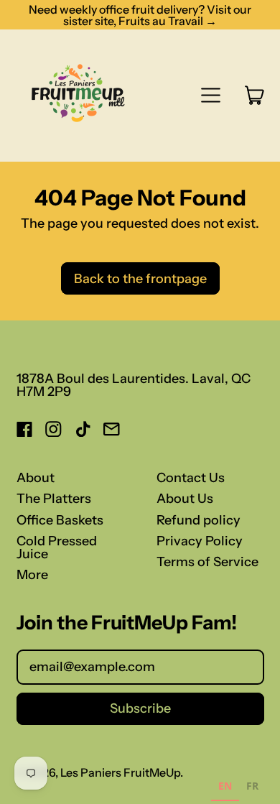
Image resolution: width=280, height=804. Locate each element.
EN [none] (225, 786)
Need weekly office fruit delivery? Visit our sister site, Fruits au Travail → (140, 15)
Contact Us (191, 478)
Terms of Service (207, 562)
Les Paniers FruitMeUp (120, 772)
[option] (252, 788)
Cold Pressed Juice (57, 547)
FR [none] (252, 786)
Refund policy (199, 520)
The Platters (54, 499)
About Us (185, 499)
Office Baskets (60, 520)
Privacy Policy (200, 541)
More (32, 575)
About (36, 478)
